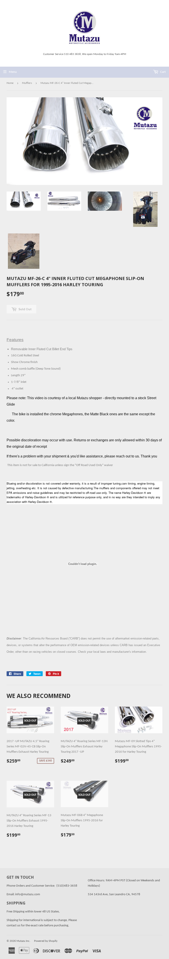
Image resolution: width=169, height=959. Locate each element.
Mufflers (27, 83)
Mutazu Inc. (23, 941)
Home (10, 83)
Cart (163, 72)
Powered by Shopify (45, 941)
